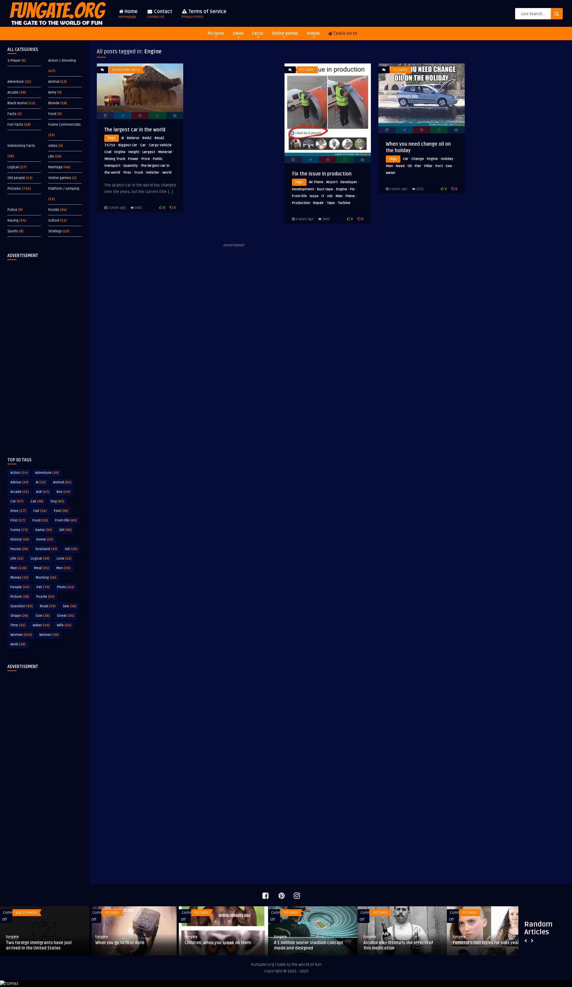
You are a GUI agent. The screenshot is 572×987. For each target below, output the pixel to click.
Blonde (54, 103)
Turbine (344, 203)
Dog (57, 501)
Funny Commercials (64, 124)
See (70, 606)
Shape (19, 616)
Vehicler (152, 172)
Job (71, 549)
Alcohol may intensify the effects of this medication (398, 945)
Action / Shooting (62, 60)
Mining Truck (114, 159)
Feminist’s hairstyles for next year (486, 942)
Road (48, 606)
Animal (53, 82)
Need (400, 166)
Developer (349, 182)
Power (133, 159)
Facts (257, 33)
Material (165, 152)
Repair (318, 203)
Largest (148, 152)
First (17, 520)
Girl (65, 530)
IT (322, 196)
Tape (331, 203)
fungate (12, 937)
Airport (332, 182)
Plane (350, 196)
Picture (19, 596)
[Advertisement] (44, 353)
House (19, 549)
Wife (64, 625)
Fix (352, 189)
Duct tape (325, 189)
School (53, 220)
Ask (42, 492)
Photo (65, 587)
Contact (159, 14)
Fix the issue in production (322, 174)
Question (21, 606)
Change (417, 159)
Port (439, 166)
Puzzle (53, 210)
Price (146, 159)
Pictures (216, 33)
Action (19, 473)
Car (17, 501)
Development (303, 189)
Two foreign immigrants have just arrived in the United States (39, 945)
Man (18, 568)
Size (42, 616)
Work (18, 644)
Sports (12, 231)
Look (64, 558)
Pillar (428, 166)
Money (19, 577)
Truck (138, 172)
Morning (46, 577)
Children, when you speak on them (218, 942)
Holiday (447, 159)
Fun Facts (15, 124)
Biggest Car (127, 145)
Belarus (133, 138)
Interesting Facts (21, 146)
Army (52, 92)
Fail (40, 511)
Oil (410, 166)
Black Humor (17, 103)
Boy (63, 492)
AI (41, 482)
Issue (314, 196)
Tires (127, 172)
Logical (13, 167)
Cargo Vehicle (160, 145)
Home (128, 14)
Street (65, 616)
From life (66, 520)
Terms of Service (203, 14)
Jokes (238, 33)
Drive (18, 511)
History (19, 539)
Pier (418, 166)
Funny (19, 530)
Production (301, 203)
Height (133, 152)
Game (43, 530)
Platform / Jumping (63, 188)
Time (18, 625)
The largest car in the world (134, 130)
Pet (43, 587)
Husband (46, 549)
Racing (12, 220)
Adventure (15, 82)
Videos (313, 33)
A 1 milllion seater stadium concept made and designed (308, 945)
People (19, 587)
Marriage (55, 167)
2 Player (14, 60)
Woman (21, 635)
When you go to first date (119, 942)
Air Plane (316, 182)
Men (63, 568)
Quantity (130, 166)
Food (52, 114)
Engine (119, 152)
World (167, 172)
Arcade (12, 92)
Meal (41, 568)
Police (12, 210)
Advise (19, 482)
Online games (285, 33)
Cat (37, 501)
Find (61, 511)
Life (51, 156)
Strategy (55, 231)
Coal (107, 152)
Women (49, 635)
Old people (16, 178)
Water (41, 625)
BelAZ (147, 138)
